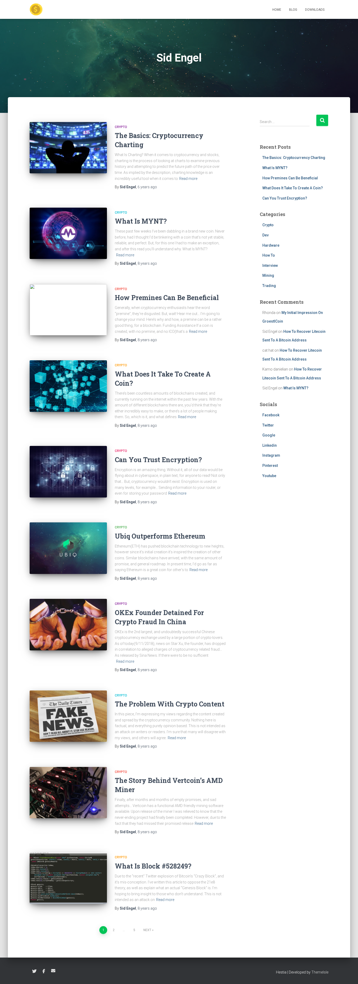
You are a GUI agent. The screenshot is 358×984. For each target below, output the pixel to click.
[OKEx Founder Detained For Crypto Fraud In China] (68, 624)
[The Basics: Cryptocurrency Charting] (68, 148)
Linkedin (269, 445)
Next (147, 930)
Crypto (121, 127)
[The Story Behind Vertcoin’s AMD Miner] (68, 793)
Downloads (314, 10)
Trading (269, 286)
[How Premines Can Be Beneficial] (68, 310)
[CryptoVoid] (36, 9)
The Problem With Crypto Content (169, 704)
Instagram (271, 455)
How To (268, 255)
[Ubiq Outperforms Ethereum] (68, 548)
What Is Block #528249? (153, 866)
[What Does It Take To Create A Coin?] (68, 386)
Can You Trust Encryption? (158, 459)
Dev (265, 235)
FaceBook (44, 971)
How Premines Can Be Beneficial (167, 297)
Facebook (270, 415)
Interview (270, 265)
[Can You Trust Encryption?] (68, 471)
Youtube (269, 476)
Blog (293, 10)
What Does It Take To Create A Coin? (292, 188)
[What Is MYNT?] (68, 233)
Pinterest (270, 465)
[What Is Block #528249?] (68, 878)
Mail (53, 970)
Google (268, 435)
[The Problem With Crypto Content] (68, 716)
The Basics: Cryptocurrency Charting (293, 158)
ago (147, 187)
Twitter (268, 425)
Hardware (270, 245)
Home (276, 10)
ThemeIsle (319, 972)
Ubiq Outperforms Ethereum (160, 536)
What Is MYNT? (141, 221)
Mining (268, 275)
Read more (188, 178)
